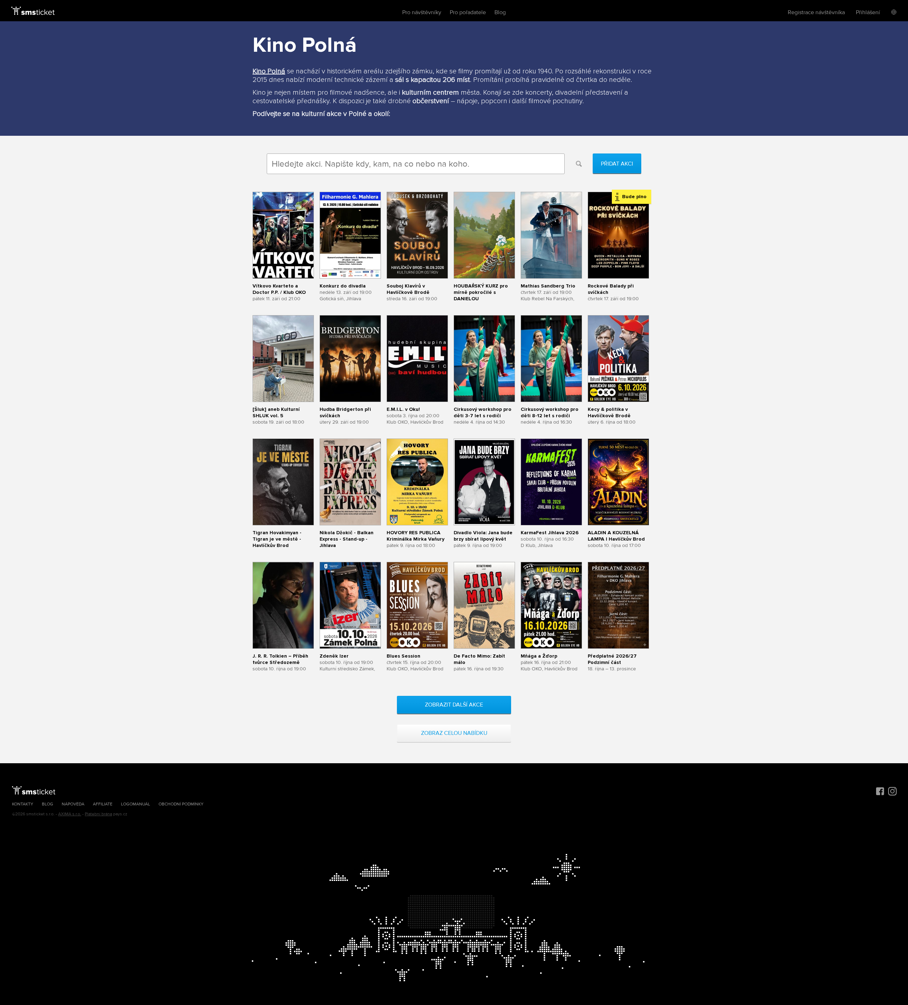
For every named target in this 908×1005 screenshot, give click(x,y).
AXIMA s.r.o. (69, 814)
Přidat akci (617, 163)
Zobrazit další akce (454, 704)
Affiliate (102, 804)
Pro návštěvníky (421, 12)
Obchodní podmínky (181, 804)
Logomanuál (135, 804)
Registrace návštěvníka (816, 12)
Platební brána (98, 814)
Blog (500, 12)
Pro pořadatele (468, 12)
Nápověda (73, 804)
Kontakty (22, 804)
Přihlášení (868, 12)
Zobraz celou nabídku (454, 733)
